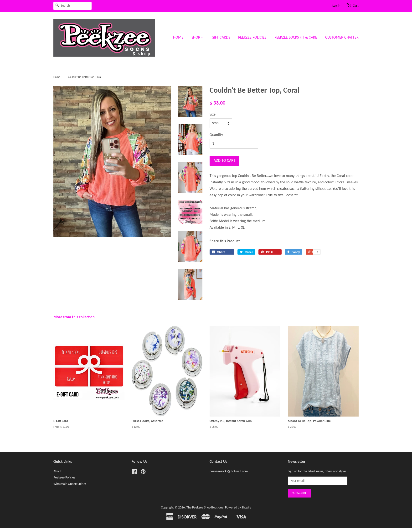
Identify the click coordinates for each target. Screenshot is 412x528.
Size (213, 114)
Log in (336, 6)
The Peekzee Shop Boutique (204, 507)
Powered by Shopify (238, 507)
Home (178, 38)
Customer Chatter (342, 38)
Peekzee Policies (252, 38)
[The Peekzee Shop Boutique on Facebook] (134, 472)
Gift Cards (221, 38)
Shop (196, 38)
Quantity (216, 135)
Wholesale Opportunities (69, 484)
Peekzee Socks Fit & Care (295, 38)
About (57, 471)
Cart (356, 6)
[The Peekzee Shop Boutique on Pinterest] (143, 472)
